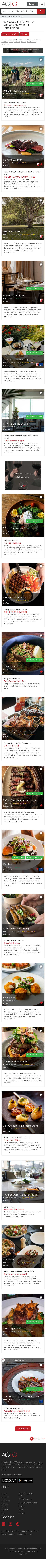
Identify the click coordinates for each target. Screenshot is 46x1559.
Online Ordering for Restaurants (25, 1494)
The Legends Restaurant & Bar (20, 1194)
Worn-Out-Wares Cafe (16, 528)
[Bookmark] (41, 59)
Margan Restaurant (14, 90)
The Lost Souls (11, 666)
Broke (5, 96)
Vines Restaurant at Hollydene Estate (21, 1396)
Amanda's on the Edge (16, 359)
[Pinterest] (18, 1524)
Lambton (6, 1334)
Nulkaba (6, 737)
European (6, 163)
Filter (25, 34)
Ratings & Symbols (5, 1505)
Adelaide (29, 1531)
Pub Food (31, 42)
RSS (3, 1513)
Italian (23, 42)
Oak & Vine (9, 997)
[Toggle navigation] (42, 4)
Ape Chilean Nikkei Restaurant (20, 1125)
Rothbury (6, 934)
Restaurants (8, 34)
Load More (23, 1428)
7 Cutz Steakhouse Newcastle (19, 800)
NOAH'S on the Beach (15, 423)
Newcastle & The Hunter (16, 16)
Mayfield (6, 603)
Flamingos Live (12, 1328)
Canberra (12, 1534)
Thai (11, 42)
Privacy (35, 1551)
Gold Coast (28, 1534)
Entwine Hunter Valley (16, 928)
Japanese (5, 44)
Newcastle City (8, 429)
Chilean (5, 1129)
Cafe (38, 39)
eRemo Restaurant (14, 295)
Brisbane (21, 1531)
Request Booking (34, 84)
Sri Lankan (7, 1000)
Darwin (4, 1534)
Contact (4, 1510)
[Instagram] (11, 1524)
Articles (21, 1513)
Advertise (5, 1497)
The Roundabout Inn (15, 1061)
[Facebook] (4, 1524)
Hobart (20, 1534)
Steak (5, 803)
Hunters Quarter (12, 159)
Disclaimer (23, 1554)
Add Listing (5, 1501)
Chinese (4, 42)
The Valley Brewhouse (15, 731)
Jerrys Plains (7, 1402)
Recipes (21, 1506)
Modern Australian (26, 39)
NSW (4, 16)
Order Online (18, 857)
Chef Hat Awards (25, 1499)
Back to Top (39, 1438)
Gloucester (7, 1067)
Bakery (17, 42)
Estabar (7, 864)
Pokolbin (6, 165)
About (3, 1494)
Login (33, 4)
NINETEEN (9, 1259)
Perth (36, 1531)
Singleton (6, 534)
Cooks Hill (6, 672)
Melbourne (12, 1531)
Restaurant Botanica (15, 231)
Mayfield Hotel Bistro (15, 597)
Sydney (4, 1531)
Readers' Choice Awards (28, 1503)
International (7, 669)
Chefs (20, 1510)
